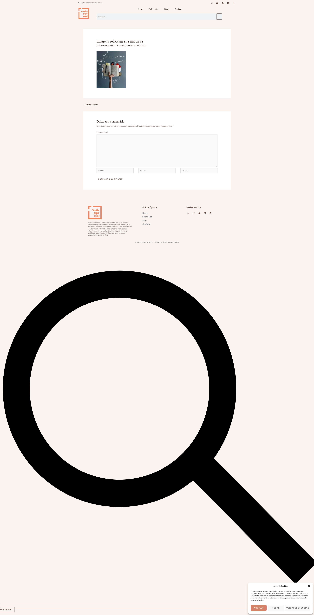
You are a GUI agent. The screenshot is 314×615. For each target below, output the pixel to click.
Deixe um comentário (106, 46)
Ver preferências (297, 608)
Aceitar (258, 608)
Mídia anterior (91, 104)
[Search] (219, 16)
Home (140, 9)
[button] (309, 586)
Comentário (102, 133)
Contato (178, 9)
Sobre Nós (153, 9)
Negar (276, 608)
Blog (166, 9)
